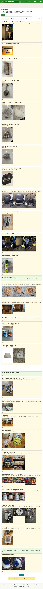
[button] (4, 9)
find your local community (18, 12)
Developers (38, 584)
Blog (28, 584)
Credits (28, 586)
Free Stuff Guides (22, 586)
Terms (11, 584)
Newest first (21, 18)
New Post (27, 1)
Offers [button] (3, 18)
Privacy (15, 584)
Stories (20, 584)
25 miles (14, 18)
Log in (34, 1)
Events (24, 584)
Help (7, 584)
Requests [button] (7, 18)
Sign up (40, 1)
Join (3, 14)
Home (4, 584)
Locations (32, 584)
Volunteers (15, 586)
